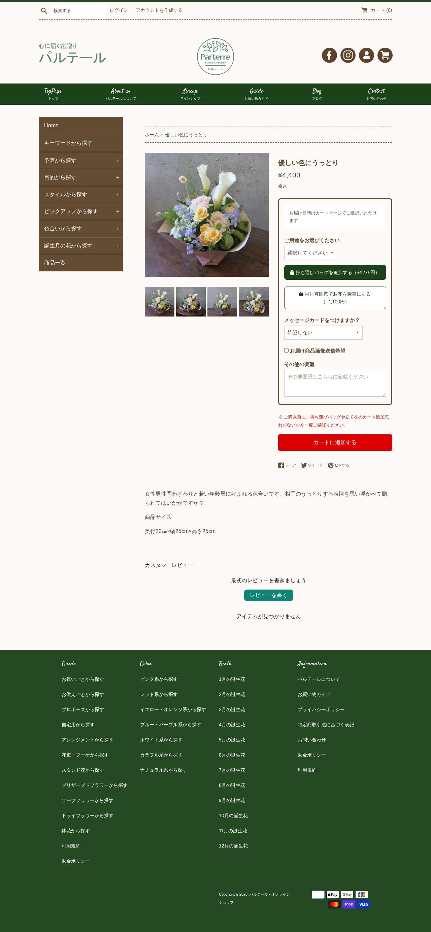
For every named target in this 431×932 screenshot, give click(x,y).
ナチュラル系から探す (163, 770)
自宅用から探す (78, 724)
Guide (256, 94)
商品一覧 (55, 263)
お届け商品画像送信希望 (317, 351)
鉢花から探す (76, 830)
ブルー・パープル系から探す (170, 724)
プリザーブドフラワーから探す (95, 785)
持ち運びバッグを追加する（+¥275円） (337, 272)
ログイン (118, 10)
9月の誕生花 (232, 800)
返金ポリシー (76, 861)
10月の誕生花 (233, 815)
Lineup (190, 94)
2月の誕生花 (232, 694)
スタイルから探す (82, 194)
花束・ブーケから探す (85, 755)
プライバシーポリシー (321, 709)
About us (121, 94)
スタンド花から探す (83, 770)
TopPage (53, 94)
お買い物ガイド (314, 694)
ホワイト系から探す (161, 739)
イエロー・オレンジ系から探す (173, 709)
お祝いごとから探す (83, 679)
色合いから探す (82, 228)
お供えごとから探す (83, 694)
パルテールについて (319, 679)
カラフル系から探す (161, 755)
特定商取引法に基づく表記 (326, 724)
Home (51, 125)
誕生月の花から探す (82, 245)
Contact (376, 94)
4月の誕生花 (232, 724)
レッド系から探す (159, 694)
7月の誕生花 (232, 770)
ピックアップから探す (82, 211)
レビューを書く (269, 595)
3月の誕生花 (232, 709)
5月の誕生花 (232, 739)
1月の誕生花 (232, 679)
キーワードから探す (68, 143)
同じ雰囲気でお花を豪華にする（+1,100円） (337, 297)
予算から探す (82, 160)
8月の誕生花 (232, 785)
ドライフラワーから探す (87, 815)
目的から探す (82, 177)
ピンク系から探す (159, 679)
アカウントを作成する (159, 10)
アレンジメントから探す (87, 739)
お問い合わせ (312, 739)
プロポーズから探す (83, 709)
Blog (317, 94)
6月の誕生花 (232, 755)
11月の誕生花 (233, 830)
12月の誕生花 (233, 845)
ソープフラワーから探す (87, 800)
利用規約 (71, 845)
